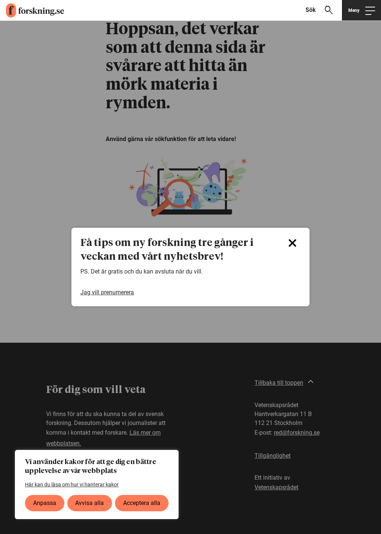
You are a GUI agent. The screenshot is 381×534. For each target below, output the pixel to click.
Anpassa (44, 502)
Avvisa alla (89, 502)
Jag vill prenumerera (107, 292)
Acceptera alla (141, 502)
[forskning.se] (32, 10)
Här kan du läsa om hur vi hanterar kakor (72, 484)
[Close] (292, 243)
